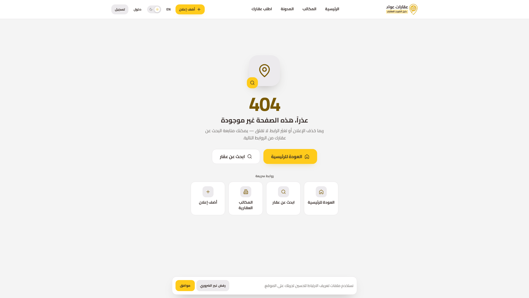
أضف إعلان (187, 9)
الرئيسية (332, 8)
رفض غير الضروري (213, 285)
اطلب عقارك (262, 8)
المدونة (287, 8)
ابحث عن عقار (232, 156)
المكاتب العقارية (246, 205)
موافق (185, 285)
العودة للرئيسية (286, 156)
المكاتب (309, 8)
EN (168, 9)
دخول (137, 9)
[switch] (154, 9)
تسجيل (120, 9)
